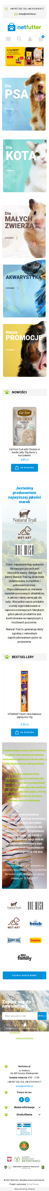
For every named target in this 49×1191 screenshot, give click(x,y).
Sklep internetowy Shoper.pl (24, 1189)
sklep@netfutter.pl (27, 14)
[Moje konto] (29, 39)
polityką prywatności (24, 1038)
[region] (24, 56)
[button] (8, 39)
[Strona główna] (24, 27)
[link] (24, 56)
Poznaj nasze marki (24, 975)
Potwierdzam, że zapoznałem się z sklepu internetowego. (24, 1030)
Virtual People (33, 1184)
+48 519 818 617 (35, 8)
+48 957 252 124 (18, 8)
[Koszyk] (40, 38)
